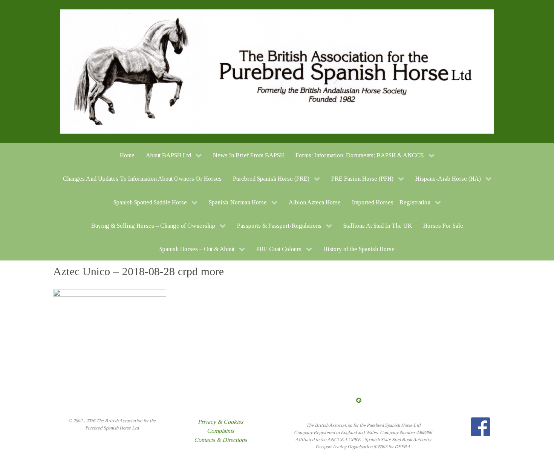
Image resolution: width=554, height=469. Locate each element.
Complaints (220, 431)
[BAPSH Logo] (277, 71)
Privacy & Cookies (220, 422)
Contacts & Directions (220, 440)
